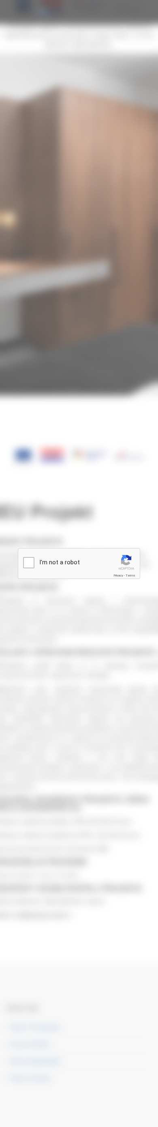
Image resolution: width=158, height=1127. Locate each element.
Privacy (118, 575)
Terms (130, 575)
